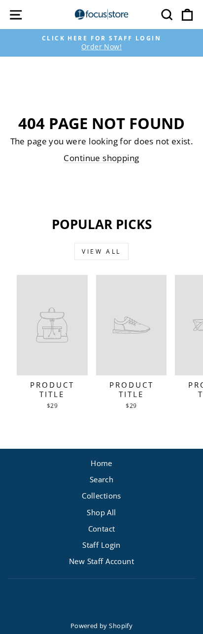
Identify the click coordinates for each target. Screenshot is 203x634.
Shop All (101, 512)
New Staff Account (101, 561)
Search (101, 479)
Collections (101, 496)
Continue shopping (101, 158)
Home (101, 463)
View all (101, 251)
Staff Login (101, 545)
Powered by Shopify (101, 626)
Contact (101, 529)
